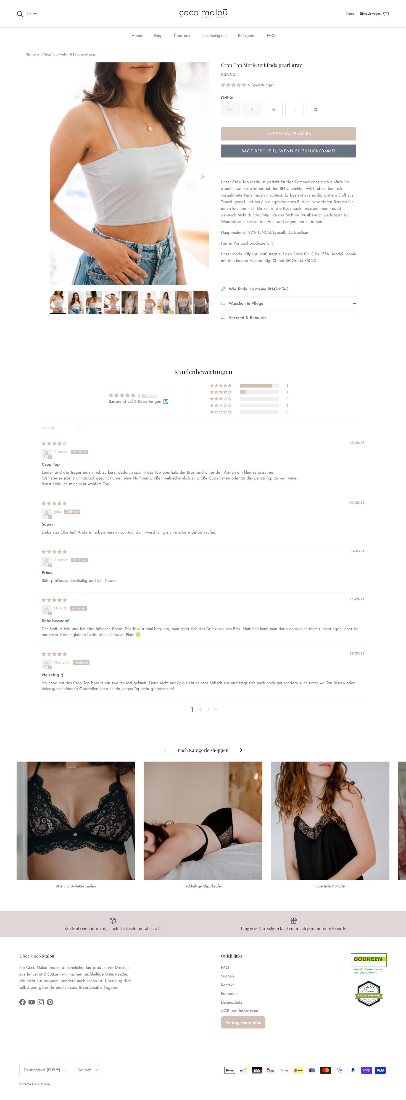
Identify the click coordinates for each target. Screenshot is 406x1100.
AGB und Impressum (239, 1011)
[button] (234, 85)
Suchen (227, 976)
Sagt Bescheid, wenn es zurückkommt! (289, 151)
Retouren (229, 993)
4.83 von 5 (147, 396)
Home (136, 36)
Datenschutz (231, 1002)
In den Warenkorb (288, 134)
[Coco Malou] (203, 14)
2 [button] (200, 709)
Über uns (182, 36)
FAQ (271, 36)
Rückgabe (246, 36)
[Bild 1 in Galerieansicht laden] (129, 173)
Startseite (32, 54)
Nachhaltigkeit (214, 36)
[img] (54, 444)
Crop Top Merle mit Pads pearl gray (69, 54)
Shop (158, 36)
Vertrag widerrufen (243, 1022)
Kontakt (227, 985)
